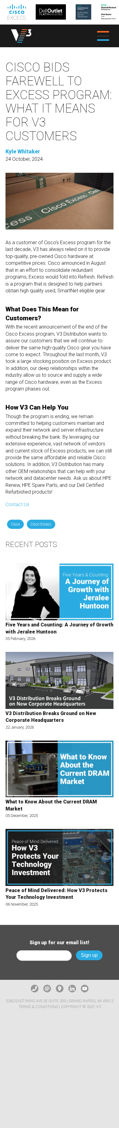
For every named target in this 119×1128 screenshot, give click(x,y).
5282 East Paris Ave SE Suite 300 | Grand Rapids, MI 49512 (59, 1001)
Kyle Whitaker (22, 151)
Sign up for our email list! (59, 942)
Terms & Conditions (38, 1006)
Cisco (15, 524)
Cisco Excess (41, 524)
